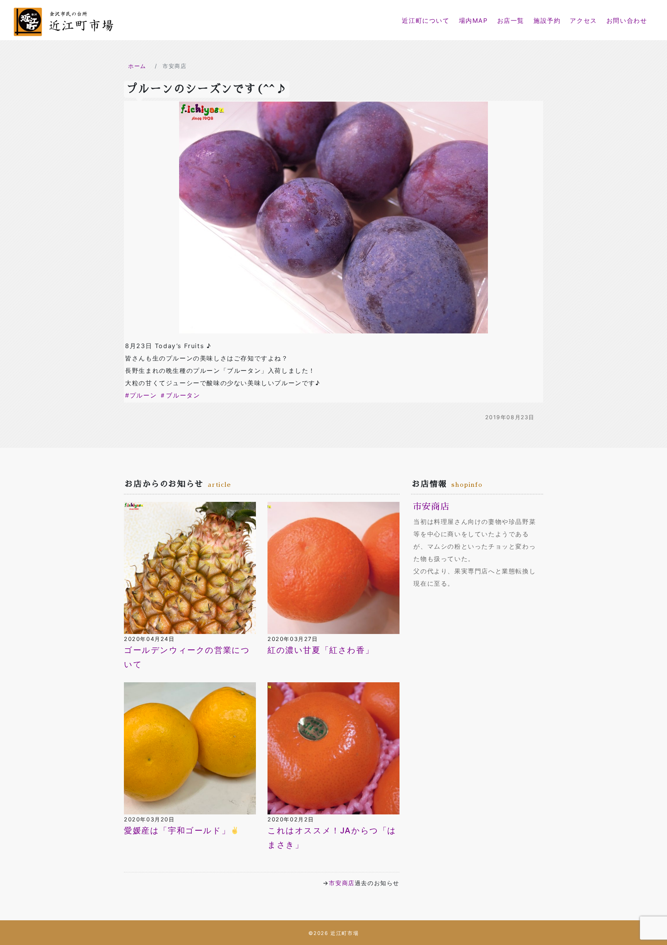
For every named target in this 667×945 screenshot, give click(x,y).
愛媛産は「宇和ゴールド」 (177, 830)
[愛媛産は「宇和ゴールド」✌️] (190, 747)
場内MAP (473, 20)
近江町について (425, 20)
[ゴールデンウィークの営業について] (190, 567)
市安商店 (341, 883)
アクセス (583, 20)
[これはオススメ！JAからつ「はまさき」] (333, 747)
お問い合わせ (626, 20)
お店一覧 (510, 20)
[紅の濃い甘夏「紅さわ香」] (333, 567)
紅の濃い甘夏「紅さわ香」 (320, 650)
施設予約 (546, 20)
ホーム (137, 66)
